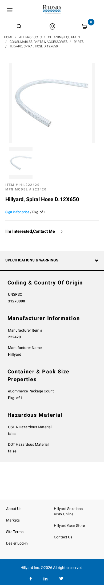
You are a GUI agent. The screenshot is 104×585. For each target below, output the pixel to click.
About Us (13, 509)
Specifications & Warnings (31, 260)
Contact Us (63, 537)
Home (8, 37)
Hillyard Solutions (68, 509)
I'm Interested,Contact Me (30, 231)
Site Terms (14, 532)
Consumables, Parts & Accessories (38, 41)
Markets (13, 520)
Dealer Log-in (17, 543)
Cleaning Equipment (65, 37)
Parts (78, 41)
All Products (30, 37)
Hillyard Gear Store (69, 525)
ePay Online (63, 514)
